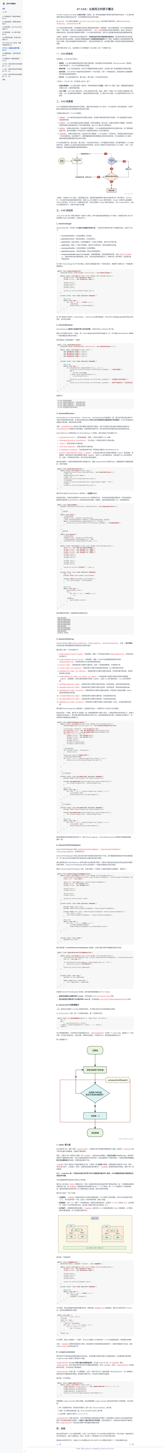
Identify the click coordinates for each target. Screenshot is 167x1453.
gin (101, 1448)
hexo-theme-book (109, 1448)
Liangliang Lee (88, 1448)
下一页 (131, 1444)
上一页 (58, 1444)
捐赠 (3, 79)
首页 (3, 8)
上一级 (4, 12)
